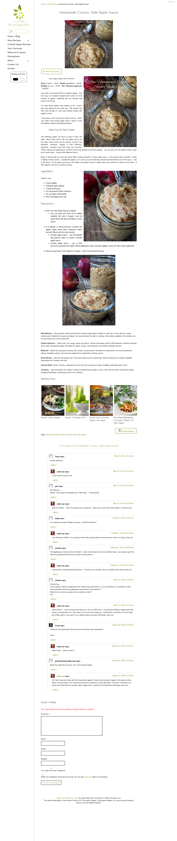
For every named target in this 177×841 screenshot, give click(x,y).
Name (44, 739)
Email (43, 749)
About (10, 60)
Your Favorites (15, 48)
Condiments (52, 4)
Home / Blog (14, 36)
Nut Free (68, 435)
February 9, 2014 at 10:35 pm (122, 547)
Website (44, 759)
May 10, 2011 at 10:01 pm (123, 471)
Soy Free (76, 435)
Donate (11, 68)
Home (43, 4)
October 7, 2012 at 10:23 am (122, 533)
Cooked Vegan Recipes (19, 44)
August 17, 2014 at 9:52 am (123, 646)
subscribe (88, 777)
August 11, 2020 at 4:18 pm (123, 676)
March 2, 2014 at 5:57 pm (124, 605)
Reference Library (17, 52)
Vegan (83, 435)
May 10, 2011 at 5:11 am (124, 456)
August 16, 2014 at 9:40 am (123, 625)
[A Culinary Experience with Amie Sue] (18, 14)
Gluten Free (59, 435)
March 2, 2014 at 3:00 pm (124, 580)
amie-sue (61, 676)
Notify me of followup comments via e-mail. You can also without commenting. (74, 777)
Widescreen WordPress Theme (68, 798)
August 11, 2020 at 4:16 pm (123, 660)
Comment (45, 714)
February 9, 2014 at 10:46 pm (122, 565)
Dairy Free (50, 435)
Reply (53, 465)
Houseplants (14, 56)
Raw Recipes (14, 40)
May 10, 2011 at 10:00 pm (123, 503)
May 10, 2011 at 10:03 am (123, 485)
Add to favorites (53, 71)
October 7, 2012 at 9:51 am (123, 518)
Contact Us (13, 64)
